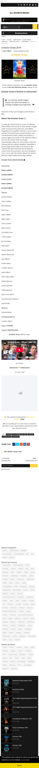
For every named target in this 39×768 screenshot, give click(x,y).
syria (10, 640)
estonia (13, 629)
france (27, 565)
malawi (11, 632)
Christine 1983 (17, 745)
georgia (26, 604)
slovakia (5, 608)
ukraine (24, 600)
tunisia (5, 615)
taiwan (28, 611)
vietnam (17, 640)
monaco (13, 622)
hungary (31, 586)
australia (5, 572)
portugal (18, 604)
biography (23, 654)
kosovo (25, 618)
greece (25, 590)
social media (27, 665)
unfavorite (4, 41)
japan (32, 572)
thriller (12, 647)
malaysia (5, 622)
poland (12, 579)
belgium (20, 569)
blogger (33, 465)
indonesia (17, 618)
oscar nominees (19, 554)
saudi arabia (6, 636)
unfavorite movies (14, 41)
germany (5, 569)
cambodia (13, 608)
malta (32, 604)
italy (27, 569)
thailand (12, 625)
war (11, 658)
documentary (21, 661)
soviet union (31, 636)
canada (13, 569)
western (5, 661)
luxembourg (6, 590)
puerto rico (30, 622)
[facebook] (18, 5)
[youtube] (33, 5)
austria (18, 583)
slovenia (5, 625)
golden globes (14, 550)
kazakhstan (28, 629)
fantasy (30, 654)
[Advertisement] (19, 524)
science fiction (13, 654)
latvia (32, 618)
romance (5, 651)
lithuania (21, 608)
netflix (4, 665)
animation (31, 661)
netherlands (14, 576)
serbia (15, 636)
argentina (23, 576)
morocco (29, 608)
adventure (28, 651)
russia (4, 583)
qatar (17, 600)
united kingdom (17, 565)
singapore (22, 636)
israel (24, 583)
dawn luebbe (17, 40)
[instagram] (21, 5)
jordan (20, 629)
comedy (9, 40)
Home (3, 40)
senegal (21, 611)
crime (26, 647)
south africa (29, 597)
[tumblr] (27, 5)
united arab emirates (9, 597)
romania (20, 593)
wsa (32, 554)
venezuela (13, 615)
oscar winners (7, 554)
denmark (5, 576)
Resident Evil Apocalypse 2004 (22, 680)
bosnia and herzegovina (25, 615)
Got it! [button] (19, 765)
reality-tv (5, 668)
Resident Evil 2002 (18, 689)
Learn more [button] (25, 760)
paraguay (26, 632)
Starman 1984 (17, 736)
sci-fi (4, 654)
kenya (4, 632)
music (23, 658)
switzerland (30, 579)
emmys (5, 557)
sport (29, 658)
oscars (5, 550)
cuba (4, 618)
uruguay (31, 600)
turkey (32, 590)
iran (4, 604)
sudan (4, 640)
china (12, 572)
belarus (30, 625)
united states (25, 41)
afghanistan (21, 625)
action (32, 647)
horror (20, 651)
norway (5, 579)
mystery (13, 651)
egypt (10, 618)
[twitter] (30, 5)
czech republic (7, 586)
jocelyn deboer (27, 40)
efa (27, 554)
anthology (12, 665)
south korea (20, 579)
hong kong (23, 586)
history (5, 658)
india (11, 600)
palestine (18, 632)
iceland (5, 600)
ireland (26, 572)
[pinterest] (24, 5)
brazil (11, 583)
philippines (21, 622)
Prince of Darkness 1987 (20, 727)
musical (12, 661)
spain (32, 569)
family (17, 658)
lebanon (10, 604)
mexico (31, 576)
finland (12, 593)
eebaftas (23, 550)
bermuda (5, 629)
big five (12, 557)
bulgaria (5, 593)
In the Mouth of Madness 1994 (22, 719)
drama (5, 647)
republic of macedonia (9, 611)
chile (15, 586)
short (19, 665)
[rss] (35, 5)
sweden (19, 572)
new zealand (16, 590)
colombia (21, 597)
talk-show (14, 668)
